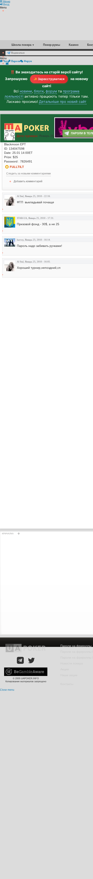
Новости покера (71, 663)
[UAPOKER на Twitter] (31, 660)
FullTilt (17, 167)
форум (51, 91)
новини (26, 91)
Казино (74, 44)
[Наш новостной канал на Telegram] (20, 660)
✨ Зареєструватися (49, 79)
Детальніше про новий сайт (63, 101)
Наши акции (68, 675)
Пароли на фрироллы (75, 645)
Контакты (66, 683)
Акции (64, 669)
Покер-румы (51, 44)
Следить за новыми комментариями (28, 173)
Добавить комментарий (28, 181)
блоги (39, 91)
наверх (18, 533)
